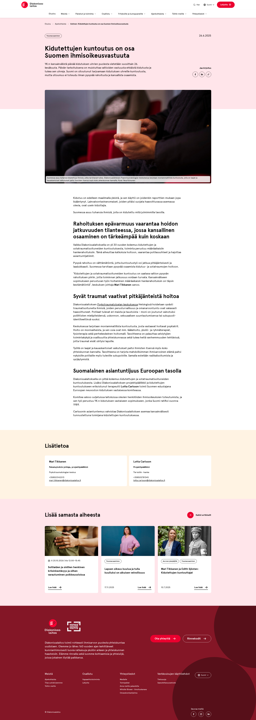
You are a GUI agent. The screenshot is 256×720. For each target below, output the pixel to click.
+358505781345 (141, 477)
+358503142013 (56, 477)
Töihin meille (50, 686)
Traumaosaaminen (53, 36)
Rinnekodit (194, 638)
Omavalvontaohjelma (128, 693)
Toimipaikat (124, 683)
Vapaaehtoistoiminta (91, 679)
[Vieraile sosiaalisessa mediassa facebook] (193, 714)
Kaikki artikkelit (203, 515)
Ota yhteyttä (162, 638)
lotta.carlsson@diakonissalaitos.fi (149, 480)
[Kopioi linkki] (208, 74)
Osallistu (87, 674)
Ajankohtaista (60, 24)
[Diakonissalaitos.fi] (32, 5)
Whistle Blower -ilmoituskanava (133, 689)
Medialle (123, 679)
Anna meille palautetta (129, 686)
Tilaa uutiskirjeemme (54, 683)
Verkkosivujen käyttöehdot (173, 674)
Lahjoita (224, 4)
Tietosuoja (161, 679)
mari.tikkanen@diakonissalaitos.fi (65, 480)
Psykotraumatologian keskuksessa (117, 304)
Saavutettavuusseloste (166, 683)
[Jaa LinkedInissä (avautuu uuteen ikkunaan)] (202, 74)
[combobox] (208, 5)
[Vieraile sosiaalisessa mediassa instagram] (201, 714)
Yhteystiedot (127, 674)
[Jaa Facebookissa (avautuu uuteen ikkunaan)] (195, 74)
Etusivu (52, 13)
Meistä (49, 674)
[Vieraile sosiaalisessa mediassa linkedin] (208, 714)
